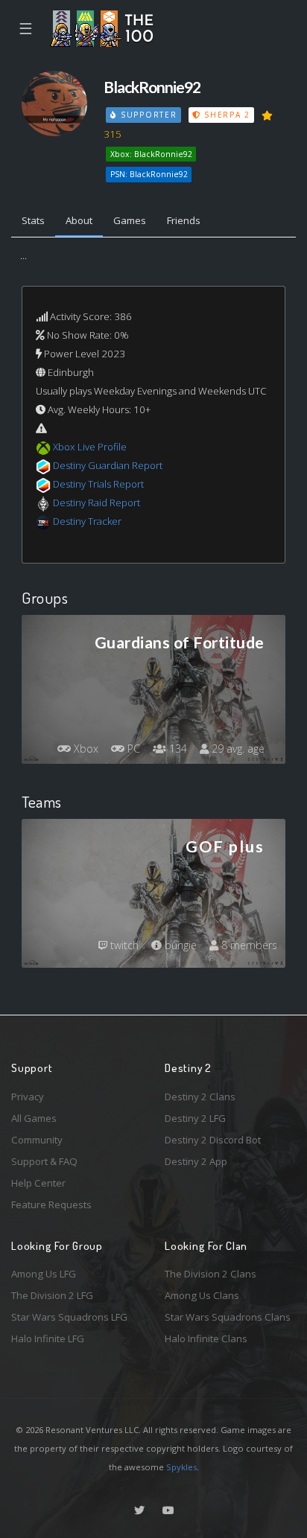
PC (132, 748)
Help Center (38, 1183)
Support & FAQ (44, 1161)
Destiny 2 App (196, 1161)
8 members (247, 945)
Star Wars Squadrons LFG (69, 1317)
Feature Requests (51, 1204)
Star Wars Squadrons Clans (228, 1317)
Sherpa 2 (225, 114)
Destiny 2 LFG (195, 1118)
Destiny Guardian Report (107, 465)
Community (37, 1139)
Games (129, 220)
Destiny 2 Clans (200, 1096)
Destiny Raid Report (96, 502)
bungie (179, 945)
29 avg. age (237, 748)
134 (176, 748)
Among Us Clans (202, 1295)
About (79, 220)
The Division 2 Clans (210, 1273)
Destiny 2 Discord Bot (213, 1139)
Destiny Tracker (87, 521)
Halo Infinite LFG (47, 1338)
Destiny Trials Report (98, 484)
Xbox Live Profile (90, 446)
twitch (123, 945)
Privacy (27, 1096)
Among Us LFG (43, 1273)
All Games (34, 1118)
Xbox (84, 748)
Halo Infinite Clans (206, 1338)
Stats (33, 220)
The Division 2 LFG (52, 1295)
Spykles (181, 1466)
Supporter (147, 114)
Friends (183, 220)
